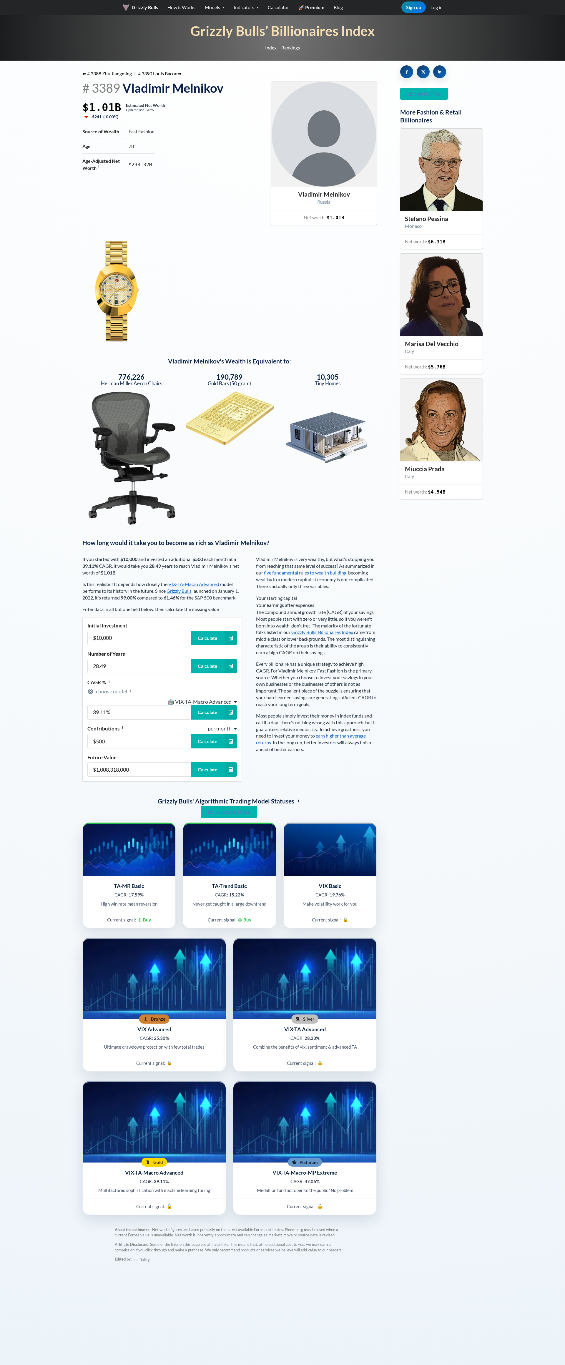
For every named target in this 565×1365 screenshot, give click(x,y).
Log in (437, 7)
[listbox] (202, 701)
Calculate (207, 638)
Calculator (278, 7)
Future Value (102, 757)
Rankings (290, 47)
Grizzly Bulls (179, 591)
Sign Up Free (427, 94)
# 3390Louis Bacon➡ (159, 73)
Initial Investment (107, 625)
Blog (338, 7)
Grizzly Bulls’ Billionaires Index (282, 31)
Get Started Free (232, 812)
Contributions (105, 728)
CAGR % (98, 682)
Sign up (413, 7)
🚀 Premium (311, 7)
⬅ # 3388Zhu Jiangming (107, 73)
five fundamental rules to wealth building (305, 572)
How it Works (181, 7)
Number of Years (106, 654)
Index (271, 47)
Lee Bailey (141, 1259)
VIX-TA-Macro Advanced (193, 584)
